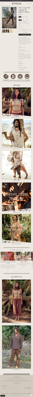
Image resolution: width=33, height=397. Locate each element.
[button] (2, 3)
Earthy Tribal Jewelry (16, 212)
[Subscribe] (15, 388)
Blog (5, 393)
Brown (24, 23)
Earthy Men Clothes (16, 148)
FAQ (7, 393)
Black (24, 20)
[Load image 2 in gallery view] (7, 31)
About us (3, 393)
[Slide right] (18, 272)
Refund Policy (19, 393)
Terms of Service (24, 393)
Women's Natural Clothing (16, 117)
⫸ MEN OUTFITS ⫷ (16, 369)
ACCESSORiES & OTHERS (16, 243)
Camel (28, 20)
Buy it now (24, 34)
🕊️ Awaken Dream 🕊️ (23, 262)
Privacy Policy (29, 393)
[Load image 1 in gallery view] (3, 31)
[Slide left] (15, 272)
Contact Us (10, 393)
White (20, 23)
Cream (28, 23)
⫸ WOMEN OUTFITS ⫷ (16, 323)
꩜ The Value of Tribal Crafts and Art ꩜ (8, 262)
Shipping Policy (15, 393)
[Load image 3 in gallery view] (11, 31)
